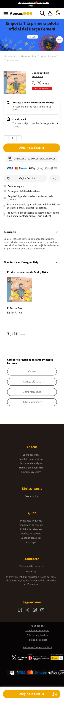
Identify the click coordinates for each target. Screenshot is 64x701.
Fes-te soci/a (31, 496)
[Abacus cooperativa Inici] (22, 15)
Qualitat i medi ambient (31, 459)
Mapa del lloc (37, 626)
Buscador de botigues (31, 463)
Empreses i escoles (31, 472)
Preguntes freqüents (31, 521)
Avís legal (31, 542)
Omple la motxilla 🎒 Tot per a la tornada (33, 4)
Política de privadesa (31, 529)
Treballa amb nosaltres (31, 468)
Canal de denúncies (31, 538)
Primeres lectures (11, 60)
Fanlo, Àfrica (37, 76)
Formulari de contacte (31, 566)
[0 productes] (57, 15)
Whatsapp (31, 571)
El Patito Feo (14, 308)
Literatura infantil (29, 56)
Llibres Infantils (11, 56)
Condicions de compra (31, 525)
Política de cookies (31, 533)
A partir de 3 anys (48, 56)
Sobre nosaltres (31, 455)
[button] (50, 14)
